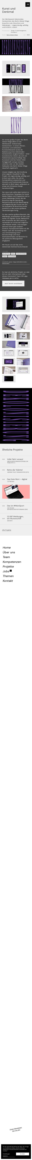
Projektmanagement (20, 30)
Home (7, 547)
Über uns (9, 552)
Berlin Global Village (12, 35)
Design (13, 30)
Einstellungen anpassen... (6, 1155)
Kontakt (8, 581)
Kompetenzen (12, 562)
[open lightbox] (16, 47)
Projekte (8, 566)
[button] (27, 4)
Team (6, 557)
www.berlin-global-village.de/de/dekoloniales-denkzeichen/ (14, 262)
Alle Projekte (6, 530)
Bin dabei (22, 1154)
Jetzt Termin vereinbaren (13, 283)
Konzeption (14, 32)
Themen (8, 576)
